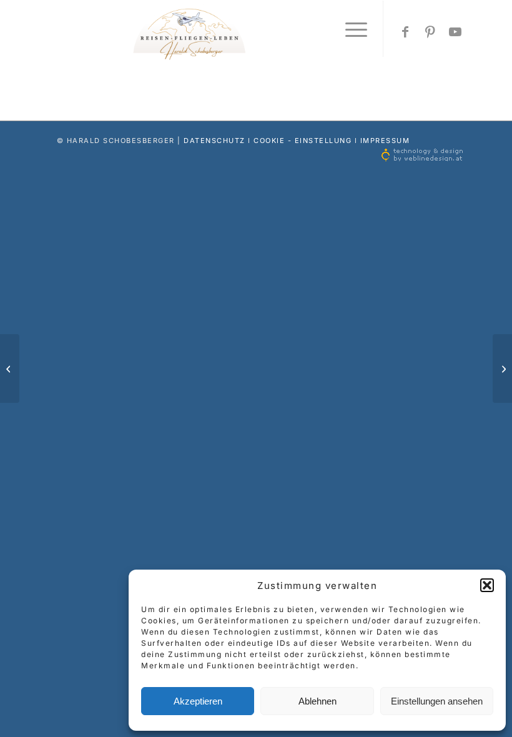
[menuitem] (350, 29)
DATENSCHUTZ (214, 140)
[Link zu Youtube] (455, 31)
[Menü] (350, 29)
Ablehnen (317, 701)
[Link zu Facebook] (405, 31)
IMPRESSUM (385, 140)
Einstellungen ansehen (437, 701)
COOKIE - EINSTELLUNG (303, 140)
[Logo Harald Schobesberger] (256, 32)
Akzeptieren (198, 701)
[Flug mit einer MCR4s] (502, 368)
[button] (487, 585)
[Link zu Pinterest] (430, 31)
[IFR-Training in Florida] (9, 368)
